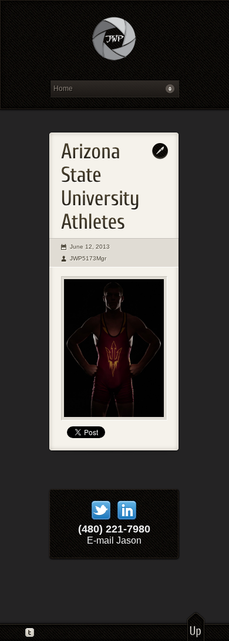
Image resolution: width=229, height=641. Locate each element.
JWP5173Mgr (88, 258)
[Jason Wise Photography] (114, 43)
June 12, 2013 (90, 246)
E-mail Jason (114, 540)
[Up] (196, 626)
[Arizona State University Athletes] (114, 348)
